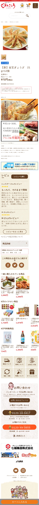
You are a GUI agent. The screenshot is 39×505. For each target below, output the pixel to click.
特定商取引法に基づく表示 (26, 475)
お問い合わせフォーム (19, 400)
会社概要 (14, 477)
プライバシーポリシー (12, 475)
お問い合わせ (23, 477)
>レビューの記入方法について (12, 236)
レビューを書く (19, 176)
